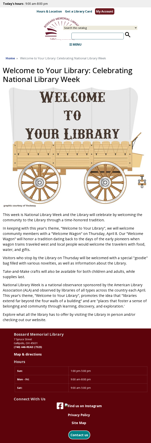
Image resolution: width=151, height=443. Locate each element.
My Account (104, 11)
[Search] (128, 34)
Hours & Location (49, 11)
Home (10, 58)
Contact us (79, 435)
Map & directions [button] (28, 354)
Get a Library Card (78, 11)
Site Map (79, 423)
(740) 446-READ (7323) (28, 347)
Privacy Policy (79, 415)
